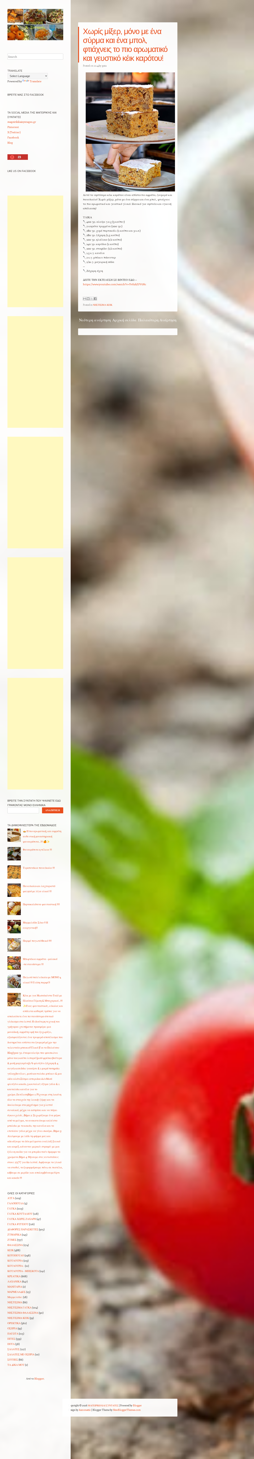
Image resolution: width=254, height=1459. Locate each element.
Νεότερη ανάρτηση (95, 319)
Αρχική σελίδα (124, 319)
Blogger (39, 1378)
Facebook (13, 137)
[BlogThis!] (88, 299)
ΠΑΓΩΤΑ (12, 1333)
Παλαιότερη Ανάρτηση (157, 319)
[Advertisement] (35, 251)
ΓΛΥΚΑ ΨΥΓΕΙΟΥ (17, 1224)
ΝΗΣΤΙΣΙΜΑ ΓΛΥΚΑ (19, 1307)
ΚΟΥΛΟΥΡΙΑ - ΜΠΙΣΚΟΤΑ (23, 1271)
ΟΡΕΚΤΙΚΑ (14, 1323)
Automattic (85, 1409)
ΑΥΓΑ (11, 1198)
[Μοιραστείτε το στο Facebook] (95, 299)
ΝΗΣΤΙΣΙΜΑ (14, 1302)
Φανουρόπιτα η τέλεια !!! (37, 849)
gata (104, 65)
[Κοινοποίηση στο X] (92, 299)
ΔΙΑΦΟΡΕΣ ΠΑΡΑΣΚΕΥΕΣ (22, 1229)
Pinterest (13, 127)
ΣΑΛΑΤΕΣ (13, 1349)
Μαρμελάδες (14, 1297)
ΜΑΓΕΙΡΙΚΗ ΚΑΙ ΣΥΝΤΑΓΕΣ (103, 1405)
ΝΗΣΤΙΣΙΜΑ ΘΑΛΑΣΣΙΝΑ (22, 1312)
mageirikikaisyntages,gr (21, 122)
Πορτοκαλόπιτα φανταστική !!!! (41, 904)
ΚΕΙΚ (10, 1250)
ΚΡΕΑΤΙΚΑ (14, 1276)
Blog (10, 142)
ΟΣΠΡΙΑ (12, 1328)
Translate (35, 81)
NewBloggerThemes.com (127, 1409)
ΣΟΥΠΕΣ (12, 1359)
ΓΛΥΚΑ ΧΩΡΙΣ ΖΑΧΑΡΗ (21, 1219)
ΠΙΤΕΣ (11, 1338)
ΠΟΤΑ (11, 1344)
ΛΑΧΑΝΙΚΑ (14, 1281)
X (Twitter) (14, 132)
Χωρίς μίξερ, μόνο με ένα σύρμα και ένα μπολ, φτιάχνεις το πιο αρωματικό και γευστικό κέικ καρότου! (125, 44)
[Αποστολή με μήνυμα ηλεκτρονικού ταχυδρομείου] (84, 299)
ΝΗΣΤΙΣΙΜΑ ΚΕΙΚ (102, 304)
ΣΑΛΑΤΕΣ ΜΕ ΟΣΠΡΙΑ (20, 1354)
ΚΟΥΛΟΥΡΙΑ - (15, 1266)
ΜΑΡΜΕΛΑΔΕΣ (16, 1292)
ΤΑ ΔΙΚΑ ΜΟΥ (15, 1365)
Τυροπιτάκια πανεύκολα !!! (39, 868)
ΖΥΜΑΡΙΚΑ (14, 1234)
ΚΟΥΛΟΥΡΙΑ (15, 1260)
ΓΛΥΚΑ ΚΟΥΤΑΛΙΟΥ (20, 1213)
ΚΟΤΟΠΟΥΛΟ (15, 1255)
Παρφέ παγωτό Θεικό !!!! (37, 940)
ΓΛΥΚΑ (11, 1208)
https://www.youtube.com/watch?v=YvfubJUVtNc (114, 284)
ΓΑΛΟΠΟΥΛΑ (15, 1203)
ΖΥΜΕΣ (12, 1239)
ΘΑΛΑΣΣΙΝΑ (15, 1245)
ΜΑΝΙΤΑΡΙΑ (14, 1286)
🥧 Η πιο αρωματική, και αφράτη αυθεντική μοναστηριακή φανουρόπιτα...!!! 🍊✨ (42, 836)
